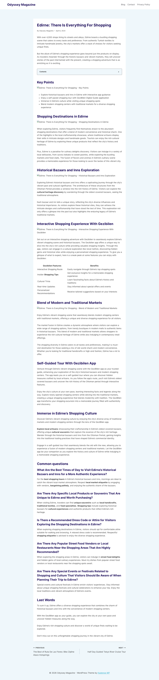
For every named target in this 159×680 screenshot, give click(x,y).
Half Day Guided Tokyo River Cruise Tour (107, 650)
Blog (123, 4)
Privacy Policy (144, 4)
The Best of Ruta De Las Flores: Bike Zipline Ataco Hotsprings (53, 651)
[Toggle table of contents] (118, 71)
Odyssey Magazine (46, 31)
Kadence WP (104, 673)
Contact (131, 4)
